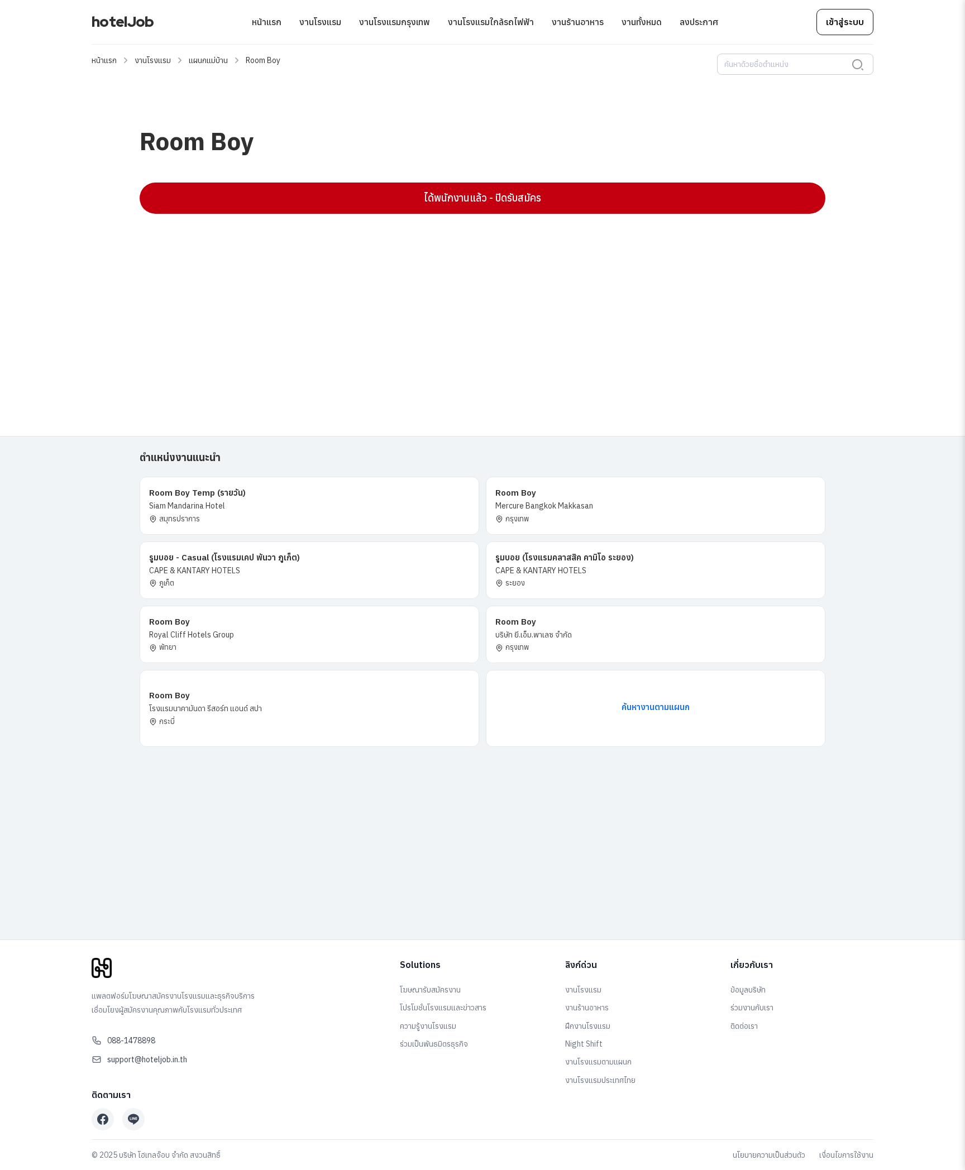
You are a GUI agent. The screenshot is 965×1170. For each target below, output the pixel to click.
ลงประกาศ (699, 21)
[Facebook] (103, 1119)
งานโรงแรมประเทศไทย (600, 1080)
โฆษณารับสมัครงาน (430, 990)
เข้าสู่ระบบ (845, 21)
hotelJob (123, 21)
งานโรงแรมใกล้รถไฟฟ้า (491, 21)
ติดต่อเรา (744, 1026)
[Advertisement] (475, 303)
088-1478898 (131, 1040)
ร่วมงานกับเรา (751, 1008)
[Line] (133, 1119)
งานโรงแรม (320, 21)
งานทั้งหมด (642, 21)
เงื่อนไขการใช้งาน (846, 1155)
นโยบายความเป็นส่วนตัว (769, 1155)
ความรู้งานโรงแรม (428, 1026)
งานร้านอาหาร (578, 21)
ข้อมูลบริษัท (748, 990)
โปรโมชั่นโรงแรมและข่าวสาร (443, 1008)
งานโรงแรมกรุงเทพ (394, 21)
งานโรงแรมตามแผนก (598, 1062)
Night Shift (584, 1044)
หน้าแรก (266, 21)
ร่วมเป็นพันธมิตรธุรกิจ (434, 1044)
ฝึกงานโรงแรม (587, 1026)
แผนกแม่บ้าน (208, 60)
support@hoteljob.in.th (147, 1059)
